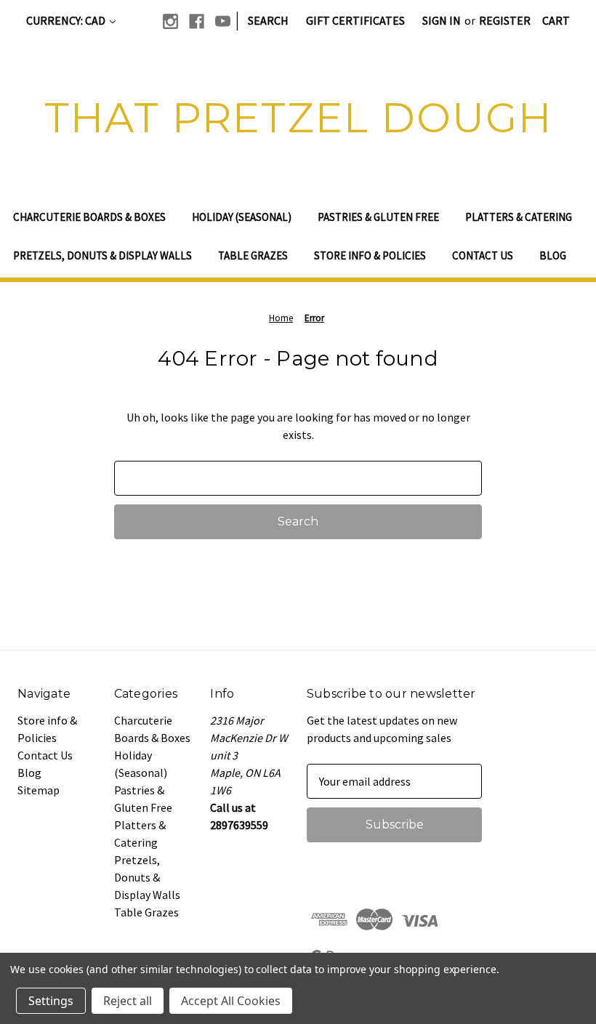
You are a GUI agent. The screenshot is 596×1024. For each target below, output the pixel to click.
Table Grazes (253, 255)
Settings (50, 1001)
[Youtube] (222, 21)
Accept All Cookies (231, 1001)
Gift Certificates (355, 20)
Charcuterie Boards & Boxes (89, 217)
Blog (552, 255)
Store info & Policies (370, 255)
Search (268, 20)
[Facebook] (196, 21)
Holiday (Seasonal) (241, 217)
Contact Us (482, 255)
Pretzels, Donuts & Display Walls (102, 255)
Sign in (441, 20)
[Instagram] (170, 21)
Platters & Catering (518, 217)
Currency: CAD (67, 20)
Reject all (127, 1001)
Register (505, 20)
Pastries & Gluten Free (378, 217)
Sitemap (38, 790)
